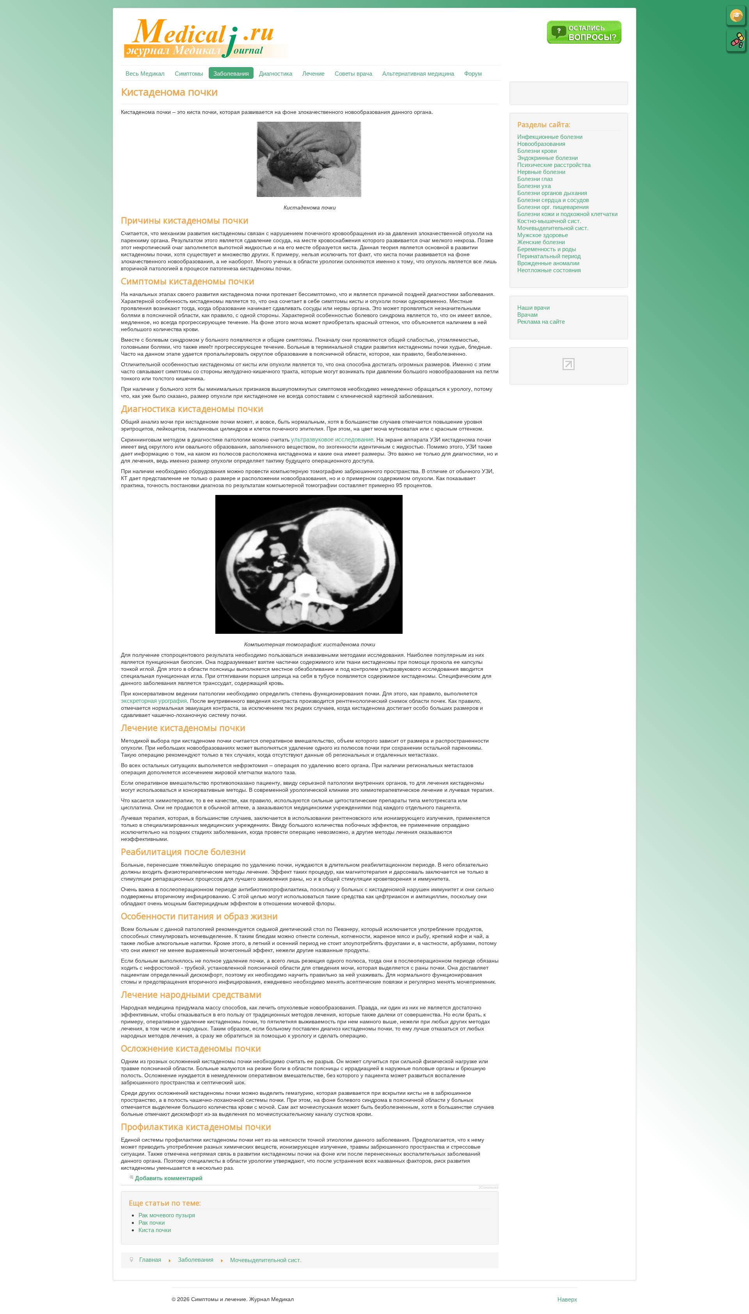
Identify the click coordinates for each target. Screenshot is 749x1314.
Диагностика (275, 73)
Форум (473, 73)
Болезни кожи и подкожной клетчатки (567, 213)
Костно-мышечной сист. (549, 220)
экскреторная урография (154, 700)
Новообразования (541, 143)
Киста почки (154, 1229)
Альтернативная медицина (418, 73)
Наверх (567, 1298)
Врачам (527, 313)
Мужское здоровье (542, 234)
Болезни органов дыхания (552, 192)
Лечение (313, 73)
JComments (489, 1188)
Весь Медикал (145, 73)
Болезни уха (534, 185)
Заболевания (231, 73)
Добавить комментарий (168, 1178)
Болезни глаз (535, 178)
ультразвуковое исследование (332, 438)
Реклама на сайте (541, 321)
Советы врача (353, 73)
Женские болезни (541, 241)
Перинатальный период (549, 255)
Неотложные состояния (549, 269)
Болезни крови (537, 150)
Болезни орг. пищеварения (553, 206)
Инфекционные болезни (549, 136)
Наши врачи (533, 306)
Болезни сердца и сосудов (553, 199)
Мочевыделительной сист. (553, 227)
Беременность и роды (546, 248)
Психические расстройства (554, 164)
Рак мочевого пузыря (166, 1214)
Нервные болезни (541, 171)
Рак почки (151, 1222)
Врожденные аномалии (548, 262)
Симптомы (189, 73)
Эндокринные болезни (547, 157)
